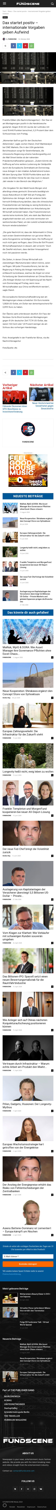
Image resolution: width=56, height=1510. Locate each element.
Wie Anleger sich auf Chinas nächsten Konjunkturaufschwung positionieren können (25, 1023)
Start (4, 11)
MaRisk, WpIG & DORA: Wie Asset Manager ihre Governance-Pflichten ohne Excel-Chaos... (27, 650)
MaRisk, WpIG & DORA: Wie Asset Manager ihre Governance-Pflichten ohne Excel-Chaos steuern (35, 506)
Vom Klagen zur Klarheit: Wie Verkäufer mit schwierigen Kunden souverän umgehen (26, 936)
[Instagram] (34, 1489)
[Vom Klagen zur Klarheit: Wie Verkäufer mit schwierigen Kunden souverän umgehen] (28, 917)
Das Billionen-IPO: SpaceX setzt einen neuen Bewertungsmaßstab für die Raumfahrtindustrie (25, 980)
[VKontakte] (40, 1489)
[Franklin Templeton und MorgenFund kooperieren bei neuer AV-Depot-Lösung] (10, 566)
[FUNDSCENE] (4, 39)
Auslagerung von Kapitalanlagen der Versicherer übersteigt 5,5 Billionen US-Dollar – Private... (26, 892)
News (10, 11)
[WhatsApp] (31, 45)
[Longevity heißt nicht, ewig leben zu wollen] (10, 551)
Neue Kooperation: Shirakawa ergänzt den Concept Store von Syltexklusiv (27, 692)
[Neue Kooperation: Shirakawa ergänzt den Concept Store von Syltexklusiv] (10, 522)
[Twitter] (19, 45)
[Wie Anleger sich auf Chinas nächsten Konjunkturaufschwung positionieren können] (28, 1004)
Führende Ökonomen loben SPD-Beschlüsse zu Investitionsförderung (15, 409)
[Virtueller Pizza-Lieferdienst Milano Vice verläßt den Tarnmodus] (10, 1312)
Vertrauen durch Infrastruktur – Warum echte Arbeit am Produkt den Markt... (26, 1065)
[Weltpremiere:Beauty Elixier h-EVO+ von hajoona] (10, 1298)
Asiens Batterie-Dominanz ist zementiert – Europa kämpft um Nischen (27, 1230)
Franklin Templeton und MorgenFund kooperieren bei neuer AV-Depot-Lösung (35, 564)
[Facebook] (13, 45)
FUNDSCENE (12, 39)
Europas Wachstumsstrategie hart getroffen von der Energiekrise (23, 1146)
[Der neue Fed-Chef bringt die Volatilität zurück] (10, 581)
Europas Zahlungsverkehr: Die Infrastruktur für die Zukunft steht (23, 733)
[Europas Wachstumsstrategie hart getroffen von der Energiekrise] (28, 1128)
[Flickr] (27, 1489)
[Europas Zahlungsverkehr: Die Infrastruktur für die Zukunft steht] (10, 537)
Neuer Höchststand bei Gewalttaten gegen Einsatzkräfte (42, 406)
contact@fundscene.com (23, 1470)
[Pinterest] (25, 45)
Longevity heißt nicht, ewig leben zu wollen (28, 771)
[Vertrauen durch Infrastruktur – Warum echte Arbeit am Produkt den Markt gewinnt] (28, 1047)
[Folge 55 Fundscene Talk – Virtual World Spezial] (10, 1326)
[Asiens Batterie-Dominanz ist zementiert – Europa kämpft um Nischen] (28, 1212)
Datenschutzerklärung (12, 1274)
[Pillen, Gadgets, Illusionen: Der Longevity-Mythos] (28, 1088)
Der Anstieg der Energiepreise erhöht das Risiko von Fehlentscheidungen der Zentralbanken (27, 1188)
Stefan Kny (6, 698)
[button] (4, 1505)
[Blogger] (15, 1489)
